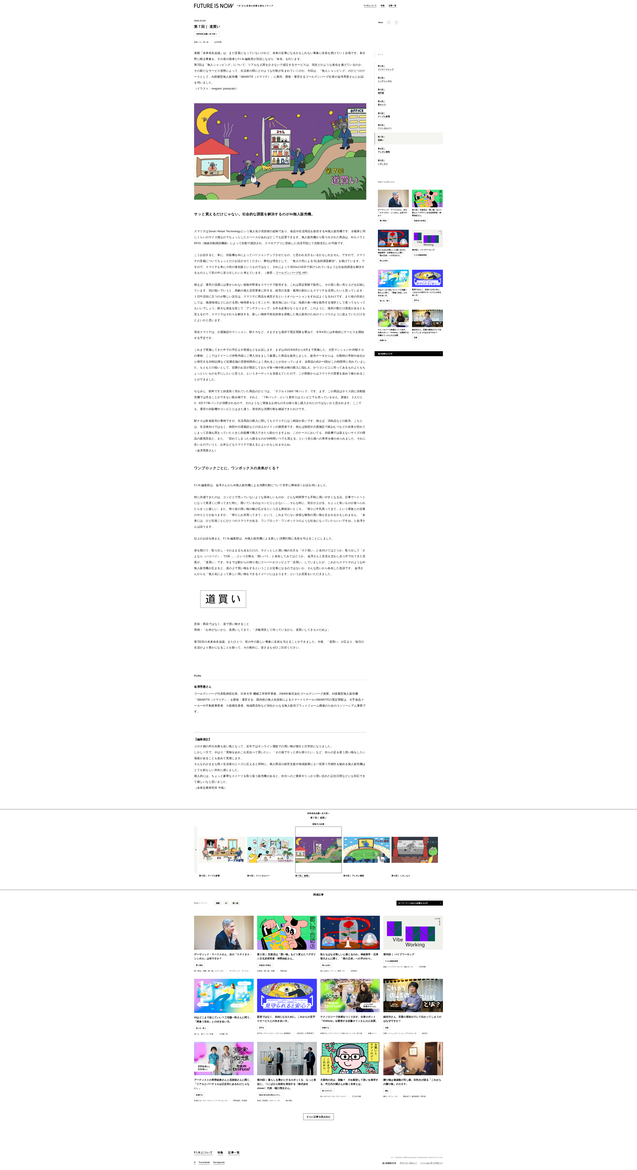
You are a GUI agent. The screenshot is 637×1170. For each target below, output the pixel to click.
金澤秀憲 (217, 42)
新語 (385, 967)
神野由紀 (283, 971)
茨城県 (265, 1100)
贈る (385, 1096)
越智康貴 (415, 1096)
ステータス (219, 971)
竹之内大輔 (356, 1096)
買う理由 (383, 221)
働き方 (407, 967)
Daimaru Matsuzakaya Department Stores (415, 1157)
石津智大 (354, 971)
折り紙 (359, 1033)
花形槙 (244, 1100)
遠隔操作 (287, 1033)
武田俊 (423, 1096)
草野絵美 (236, 1100)
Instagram (219, 1162)
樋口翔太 (289, 1100)
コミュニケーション (396, 1033)
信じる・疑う (385, 301)
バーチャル (219, 1100)
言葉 (211, 1034)
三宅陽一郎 (223, 1034)
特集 (383, 5)
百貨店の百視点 (420, 221)
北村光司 (300, 1033)
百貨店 (259, 971)
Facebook (204, 1162)
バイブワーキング (395, 967)
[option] (222, 850)
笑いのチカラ (325, 1096)
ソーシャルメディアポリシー (431, 1163)
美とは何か (384, 261)
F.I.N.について (370, 5)
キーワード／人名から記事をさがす (413, 903)
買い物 (206, 42)
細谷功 (424, 1033)
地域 (259, 1100)
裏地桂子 (406, 1096)
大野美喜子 (309, 1033)
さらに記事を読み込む (319, 1116)
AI (200, 42)
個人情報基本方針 (389, 1163)
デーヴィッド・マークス (239, 971)
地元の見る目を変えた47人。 (270, 1095)
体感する (323, 1033)
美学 (339, 971)
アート (333, 971)
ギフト (391, 1096)
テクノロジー (269, 1033)
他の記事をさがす (385, 354)
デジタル (409, 1033)
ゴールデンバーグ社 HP (290, 272)
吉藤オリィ (372, 1033)
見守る (259, 1033)
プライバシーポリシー (408, 1163)
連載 (196, 42)
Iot (281, 1033)
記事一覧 (392, 5)
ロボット (272, 1100)
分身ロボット (346, 1033)
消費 (204, 971)
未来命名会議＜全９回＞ (206, 34)
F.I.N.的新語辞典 (420, 255)
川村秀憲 (422, 967)
